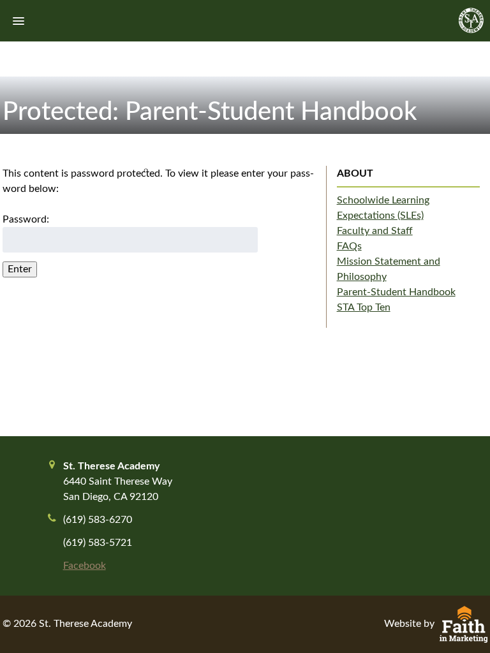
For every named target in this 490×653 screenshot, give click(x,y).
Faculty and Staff (375, 231)
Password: (26, 219)
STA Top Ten (363, 307)
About (355, 173)
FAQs (349, 246)
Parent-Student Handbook (396, 292)
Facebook (84, 566)
